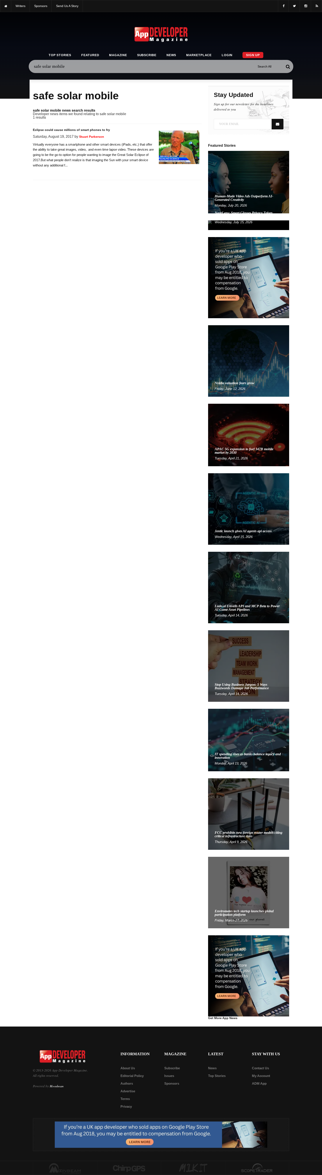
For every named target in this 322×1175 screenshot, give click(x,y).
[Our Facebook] (283, 6)
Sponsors (171, 1083)
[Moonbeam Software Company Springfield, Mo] (65, 1168)
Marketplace (199, 55)
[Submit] (287, 66)
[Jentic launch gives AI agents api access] (248, 509)
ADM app (259, 1083)
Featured (90, 55)
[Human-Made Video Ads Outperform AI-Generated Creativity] (248, 182)
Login (227, 55)
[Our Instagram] (305, 6)
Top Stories (60, 55)
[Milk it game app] (193, 1168)
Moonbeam (57, 1086)
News (171, 55)
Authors (126, 1083)
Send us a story (67, 6)
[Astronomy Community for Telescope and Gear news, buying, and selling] (257, 1168)
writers (20, 6)
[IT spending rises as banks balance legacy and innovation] (248, 740)
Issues (169, 1076)
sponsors (40, 6)
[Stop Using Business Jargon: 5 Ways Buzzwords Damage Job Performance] (248, 666)
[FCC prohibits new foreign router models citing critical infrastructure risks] (248, 814)
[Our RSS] (316, 6)
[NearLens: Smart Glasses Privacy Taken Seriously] (248, 225)
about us (127, 1068)
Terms (125, 1099)
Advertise (127, 1091)
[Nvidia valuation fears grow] (248, 360)
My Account (261, 1076)
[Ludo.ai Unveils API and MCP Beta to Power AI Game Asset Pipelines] (248, 587)
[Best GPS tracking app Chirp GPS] (129, 1168)
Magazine (118, 55)
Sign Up (253, 55)
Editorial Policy (132, 1076)
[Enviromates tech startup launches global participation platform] (248, 892)
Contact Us (260, 1068)
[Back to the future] (5, 6)
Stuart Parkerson (91, 136)
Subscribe (146, 55)
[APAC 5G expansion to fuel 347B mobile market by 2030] (248, 435)
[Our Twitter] (294, 6)
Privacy (126, 1106)
